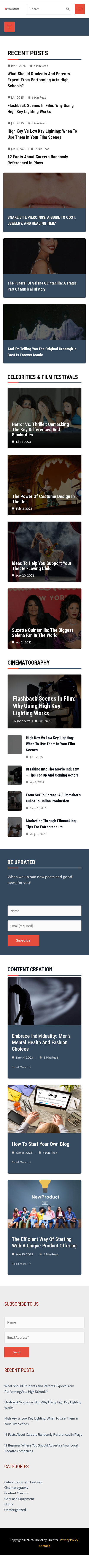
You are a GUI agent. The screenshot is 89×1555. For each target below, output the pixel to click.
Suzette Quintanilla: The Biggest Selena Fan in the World (42, 632)
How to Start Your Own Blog (40, 1144)
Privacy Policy (69, 1540)
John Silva (23, 721)
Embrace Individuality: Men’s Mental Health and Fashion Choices (41, 1042)
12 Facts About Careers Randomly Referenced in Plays (43, 1434)
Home (8, 1504)
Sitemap (44, 1546)
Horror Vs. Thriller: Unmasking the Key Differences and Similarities (40, 429)
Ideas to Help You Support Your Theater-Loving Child (41, 566)
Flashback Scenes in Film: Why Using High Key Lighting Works (44, 706)
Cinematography (16, 1488)
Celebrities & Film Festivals (23, 1482)
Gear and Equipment (19, 1499)
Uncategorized (15, 1510)
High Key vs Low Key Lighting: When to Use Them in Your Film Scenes (50, 744)
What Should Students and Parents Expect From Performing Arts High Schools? (39, 79)
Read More (19, 1067)
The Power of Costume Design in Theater (43, 499)
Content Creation (16, 1493)
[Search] (68, 9)
